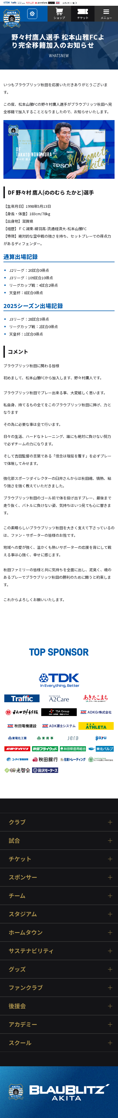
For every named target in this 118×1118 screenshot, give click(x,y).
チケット (20, 859)
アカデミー (23, 1024)
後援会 (17, 1006)
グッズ (17, 969)
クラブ (17, 822)
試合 (14, 840)
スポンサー (23, 877)
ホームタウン (26, 932)
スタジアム (23, 914)
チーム (17, 895)
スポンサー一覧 (68, 3)
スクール (20, 1042)
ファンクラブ (26, 987)
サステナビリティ (31, 950)
